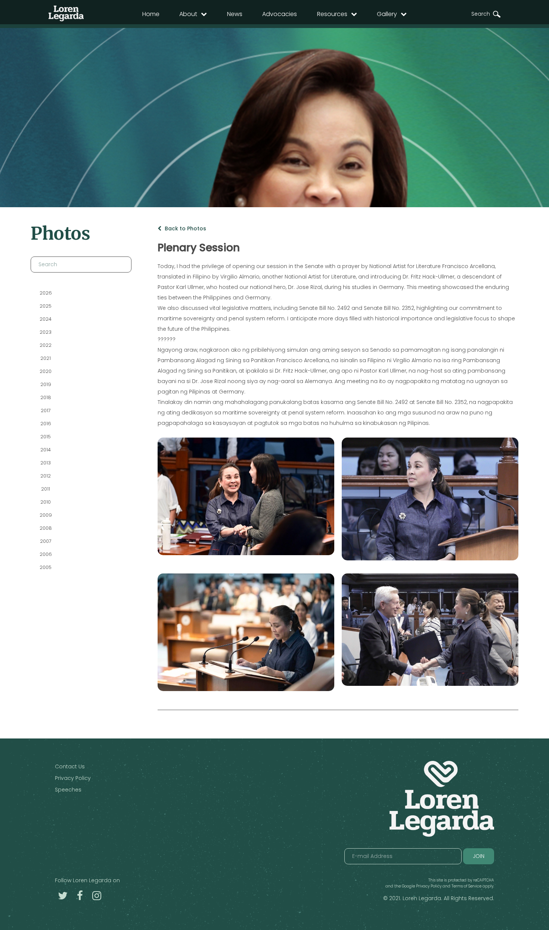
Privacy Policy (73, 778)
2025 (46, 306)
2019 (45, 384)
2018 (45, 397)
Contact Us (70, 766)
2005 (46, 567)
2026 (45, 292)
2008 (45, 528)
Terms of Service (466, 886)
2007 (45, 541)
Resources (332, 14)
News (234, 14)
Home (150, 14)
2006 (45, 554)
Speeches (68, 789)
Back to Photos (184, 228)
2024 (46, 319)
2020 (46, 371)
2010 (45, 502)
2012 (45, 475)
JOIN (478, 856)
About (188, 14)
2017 (45, 410)
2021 (45, 358)
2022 (46, 345)
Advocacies (279, 14)
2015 (45, 436)
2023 (46, 332)
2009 (45, 515)
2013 (45, 462)
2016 (45, 423)
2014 (45, 449)
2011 (45, 488)
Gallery (387, 14)
